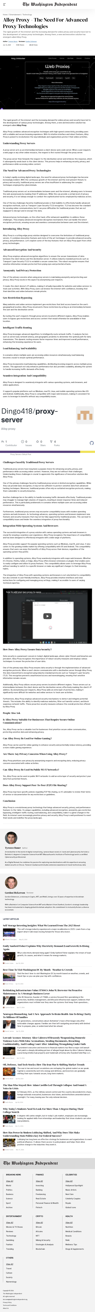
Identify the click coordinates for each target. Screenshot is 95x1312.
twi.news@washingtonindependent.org (15, 1299)
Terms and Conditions (9, 1305)
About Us (6, 1308)
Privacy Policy (7, 1302)
